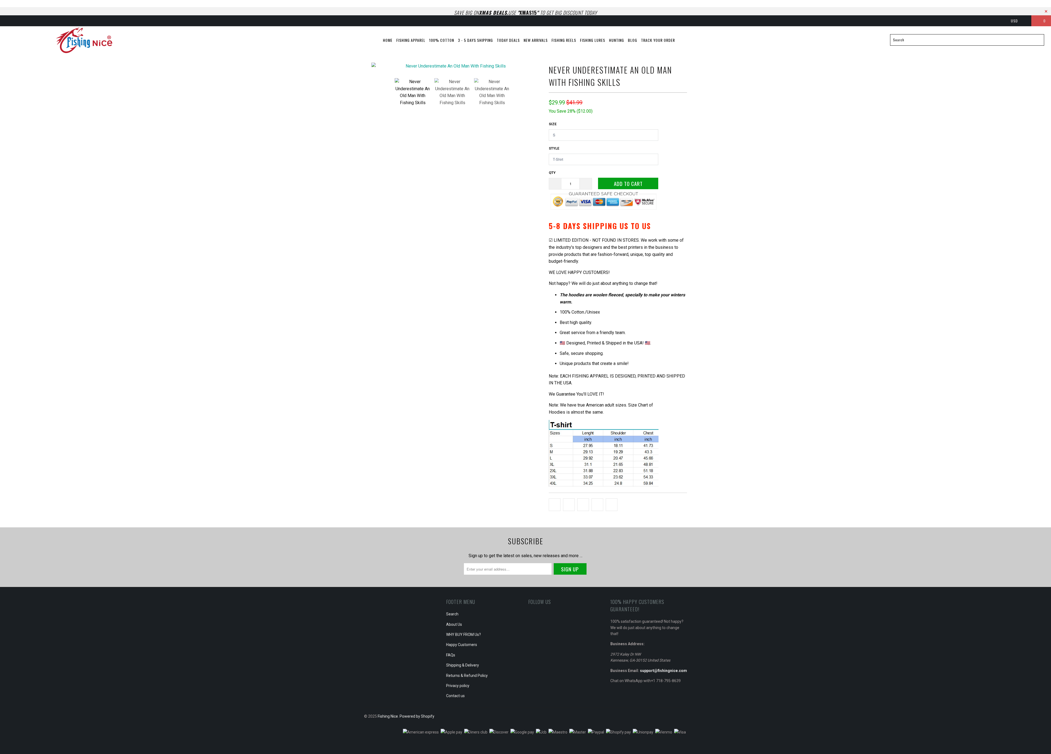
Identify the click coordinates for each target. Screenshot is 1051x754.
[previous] (373, 68)
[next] (534, 68)
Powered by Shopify (417, 716)
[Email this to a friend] (611, 504)
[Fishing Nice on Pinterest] (37, 21)
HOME (387, 40)
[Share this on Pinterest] (583, 504)
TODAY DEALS (508, 40)
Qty (552, 173)
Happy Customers (461, 644)
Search (452, 614)
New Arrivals (536, 40)
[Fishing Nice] (84, 40)
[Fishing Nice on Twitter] (9, 21)
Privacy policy (457, 685)
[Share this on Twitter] (555, 504)
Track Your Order (658, 40)
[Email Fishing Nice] (55, 21)
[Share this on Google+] (597, 504)
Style (554, 148)
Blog (632, 40)
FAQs (450, 655)
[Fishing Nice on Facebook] (19, 21)
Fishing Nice (388, 716)
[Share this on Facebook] (569, 504)
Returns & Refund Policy (467, 675)
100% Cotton (441, 40)
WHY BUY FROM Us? (463, 634)
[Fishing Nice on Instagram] (46, 21)
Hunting (616, 40)
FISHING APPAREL (410, 40)
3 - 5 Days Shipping (475, 40)
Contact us (455, 696)
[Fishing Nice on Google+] (28, 21)
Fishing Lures (592, 40)
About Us (454, 624)
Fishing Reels (564, 40)
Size (552, 124)
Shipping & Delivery (462, 665)
